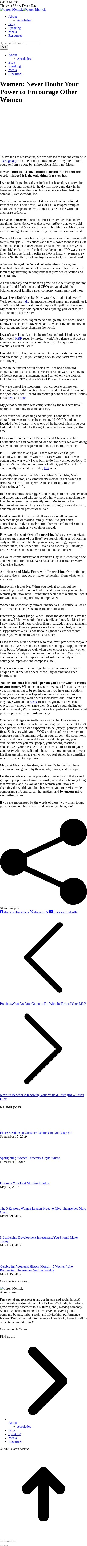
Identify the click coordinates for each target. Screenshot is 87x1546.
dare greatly (9, 161)
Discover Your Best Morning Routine (25, 1183)
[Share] (6, 1541)
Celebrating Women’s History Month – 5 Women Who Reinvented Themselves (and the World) (36, 1268)
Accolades (24, 1426)
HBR (18, 338)
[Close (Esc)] (1, 1541)
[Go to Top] (43, 1536)
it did (26, 301)
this (46, 468)
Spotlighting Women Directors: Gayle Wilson (30, 1158)
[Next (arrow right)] (6, 1545)
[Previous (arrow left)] (1, 1545)
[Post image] (11, 1129)
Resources (15, 1441)
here (10, 398)
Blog (11, 1430)
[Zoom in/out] (14, 1541)
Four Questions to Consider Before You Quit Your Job (36, 1132)
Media (12, 1438)
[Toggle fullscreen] (10, 1541)
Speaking (14, 1434)
